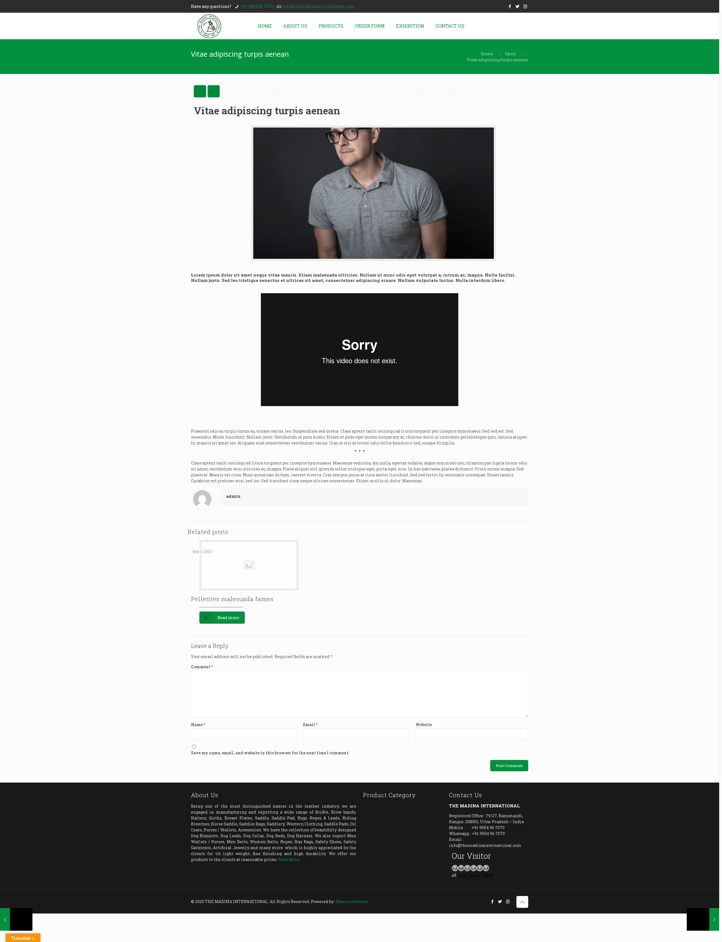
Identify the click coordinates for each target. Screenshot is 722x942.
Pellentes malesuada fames (232, 599)
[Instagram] (525, 6)
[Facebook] (510, 6)
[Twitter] (518, 6)
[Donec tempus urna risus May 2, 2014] (16, 919)
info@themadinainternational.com (318, 6)
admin (233, 496)
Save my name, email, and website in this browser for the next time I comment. (270, 752)
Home (487, 53)
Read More (288, 859)
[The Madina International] (209, 26)
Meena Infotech (352, 901)
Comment (202, 666)
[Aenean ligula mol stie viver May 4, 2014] (703, 919)
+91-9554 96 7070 (256, 6)
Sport (510, 53)
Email (310, 724)
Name (198, 724)
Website (423, 724)
